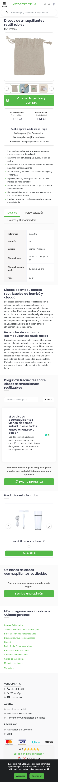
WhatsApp (16, 693)
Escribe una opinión (29, 593)
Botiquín (8, 642)
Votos (48, 399)
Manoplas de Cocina (13, 663)
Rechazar (37, 775)
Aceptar (20, 775)
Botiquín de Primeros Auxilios (18, 646)
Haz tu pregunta (31, 482)
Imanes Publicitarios (13, 625)
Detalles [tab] (12, 212)
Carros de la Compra (13, 659)
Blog (9, 733)
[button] (7, 12)
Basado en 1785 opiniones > (29, 753)
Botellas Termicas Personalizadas (20, 634)
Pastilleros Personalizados (16, 650)
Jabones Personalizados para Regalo (21, 629)
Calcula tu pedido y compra (31, 100)
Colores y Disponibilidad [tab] (21, 220)
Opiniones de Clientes (19, 729)
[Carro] (55, 4)
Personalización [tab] (34, 212)
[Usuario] (49, 4)
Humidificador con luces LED (29, 541)
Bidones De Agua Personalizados (19, 638)
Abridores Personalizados (16, 654)
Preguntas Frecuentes (19, 713)
